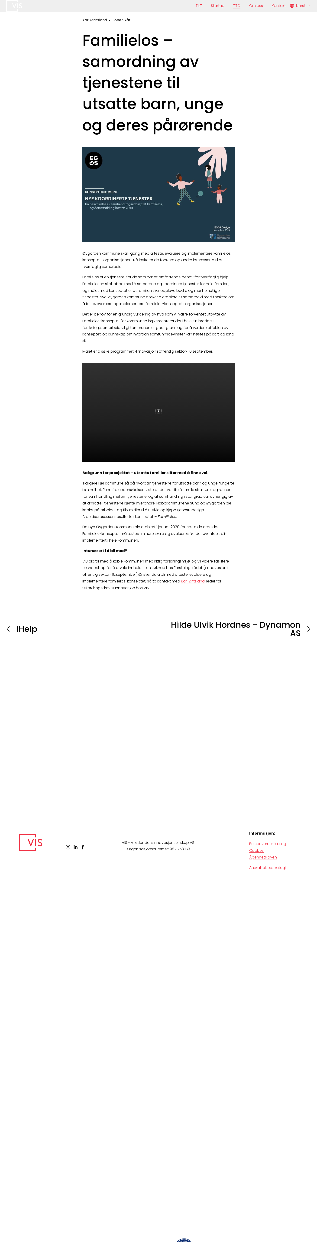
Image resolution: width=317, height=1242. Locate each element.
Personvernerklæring (267, 843)
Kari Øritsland (94, 20)
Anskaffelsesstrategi (267, 867)
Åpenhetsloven (263, 857)
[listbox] (300, 6)
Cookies (256, 850)
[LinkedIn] (75, 847)
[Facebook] (83, 847)
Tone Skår (121, 20)
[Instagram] (68, 847)
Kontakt (279, 5)
